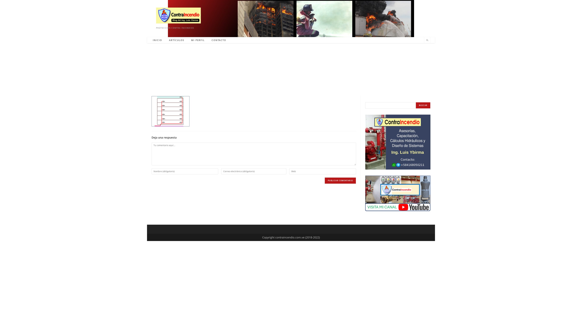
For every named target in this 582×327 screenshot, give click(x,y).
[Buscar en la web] (427, 40)
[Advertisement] (291, 66)
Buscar (423, 105)
